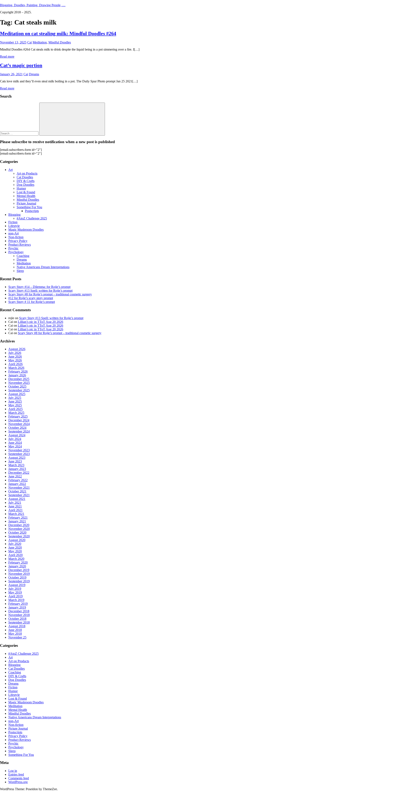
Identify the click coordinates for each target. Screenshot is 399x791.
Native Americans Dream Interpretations (43, 267)
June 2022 (15, 476)
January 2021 (17, 521)
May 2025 (15, 405)
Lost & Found (26, 192)
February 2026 (18, 371)
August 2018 (16, 626)
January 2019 (17, 607)
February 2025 (18, 416)
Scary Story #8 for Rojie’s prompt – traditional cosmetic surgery (50, 294)
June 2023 (15, 461)
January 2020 (17, 566)
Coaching (23, 256)
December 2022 (18, 472)
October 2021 (17, 491)
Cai (29, 42)
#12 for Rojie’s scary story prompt (30, 298)
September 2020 (19, 536)
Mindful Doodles (59, 42)
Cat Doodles (25, 177)
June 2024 (15, 442)
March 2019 (16, 600)
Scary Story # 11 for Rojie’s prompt (31, 302)
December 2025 (18, 379)
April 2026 (15, 364)
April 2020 (15, 555)
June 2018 (15, 630)
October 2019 (17, 577)
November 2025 (19, 382)
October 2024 (17, 427)
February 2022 (18, 480)
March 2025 (16, 412)
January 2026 (17, 375)
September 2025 (19, 390)
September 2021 (19, 495)
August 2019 (16, 585)
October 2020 (17, 532)
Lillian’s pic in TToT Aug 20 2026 (40, 322)
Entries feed (16, 774)
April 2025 (15, 409)
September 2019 (19, 581)
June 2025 (15, 401)
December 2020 (18, 525)
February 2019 (18, 603)
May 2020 (15, 551)
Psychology (16, 252)
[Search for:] (19, 133)
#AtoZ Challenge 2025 (32, 218)
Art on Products (27, 173)
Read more (7, 56)
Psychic (13, 248)
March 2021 (16, 514)
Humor (21, 188)
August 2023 (16, 457)
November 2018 (19, 615)
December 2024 (18, 420)
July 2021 (14, 502)
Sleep (20, 271)
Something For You (29, 207)
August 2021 (16, 499)
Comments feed (18, 778)
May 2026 (15, 360)
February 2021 (18, 517)
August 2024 (16, 435)
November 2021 (19, 487)
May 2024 (15, 446)
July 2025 (14, 397)
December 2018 (18, 611)
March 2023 (16, 465)
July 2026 (14, 353)
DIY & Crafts (25, 181)
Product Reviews (19, 244)
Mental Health (26, 196)
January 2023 (17, 469)
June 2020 (15, 547)
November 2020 (19, 529)
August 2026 (16, 349)
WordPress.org (18, 782)
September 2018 (19, 622)
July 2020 (14, 544)
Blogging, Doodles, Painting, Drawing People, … (32, 5)
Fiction (12, 222)
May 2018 (15, 633)
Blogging (14, 214)
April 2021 (15, 510)
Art (10, 169)
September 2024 (19, 431)
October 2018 (17, 618)
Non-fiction (15, 237)
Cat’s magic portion (21, 65)
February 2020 (18, 562)
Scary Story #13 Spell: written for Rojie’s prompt (40, 290)
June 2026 (15, 356)
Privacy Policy (17, 241)
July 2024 (14, 439)
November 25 (17, 637)
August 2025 (16, 394)
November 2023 (19, 450)
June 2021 (15, 506)
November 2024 (19, 424)
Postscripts (32, 211)
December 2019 (18, 570)
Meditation (40, 42)
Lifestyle (14, 226)
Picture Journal (26, 203)
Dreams (34, 74)
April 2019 (15, 596)
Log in (12, 770)
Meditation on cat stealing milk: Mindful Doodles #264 (58, 33)
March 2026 (16, 367)
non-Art (13, 233)
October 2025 (17, 386)
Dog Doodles (25, 184)
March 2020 (16, 558)
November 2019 (19, 573)
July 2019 (14, 588)
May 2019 (15, 592)
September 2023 (19, 454)
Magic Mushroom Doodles (26, 229)
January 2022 (17, 484)
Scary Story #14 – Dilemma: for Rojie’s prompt (39, 287)
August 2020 (16, 540)
